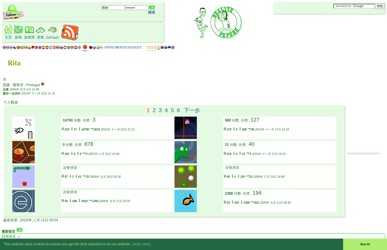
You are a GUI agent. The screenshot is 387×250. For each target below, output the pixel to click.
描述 (151, 12)
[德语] (32, 48)
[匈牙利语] (65, 48)
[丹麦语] (54, 48)
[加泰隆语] (72, 48)
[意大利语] (26, 48)
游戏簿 (29, 37)
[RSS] (70, 39)
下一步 (192, 110)
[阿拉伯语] (158, 48)
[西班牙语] (47, 48)
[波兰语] (29, 48)
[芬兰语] (11, 48)
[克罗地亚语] (75, 48)
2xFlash (52, 37)
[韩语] (162, 48)
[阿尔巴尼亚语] (90, 48)
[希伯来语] (50, 48)
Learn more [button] (141, 244)
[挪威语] (40, 48)
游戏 (40, 37)
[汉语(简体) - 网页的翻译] (85, 49)
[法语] (8, 48)
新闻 (18, 37)
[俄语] (94, 48)
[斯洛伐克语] (61, 48)
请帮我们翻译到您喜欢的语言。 (124, 47)
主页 (8, 37)
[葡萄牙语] (20, 48)
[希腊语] (79, 48)
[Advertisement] (300, 21)
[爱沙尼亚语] (169, 48)
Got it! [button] (365, 244)
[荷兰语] (43, 48)
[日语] (101, 48)
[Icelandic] (173, 48)
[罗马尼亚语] (58, 48)
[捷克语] (15, 48)
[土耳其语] (36, 48)
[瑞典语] (68, 48)
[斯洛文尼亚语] (166, 48)
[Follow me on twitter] (13, 19)
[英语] (4, 48)
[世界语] (98, 48)
